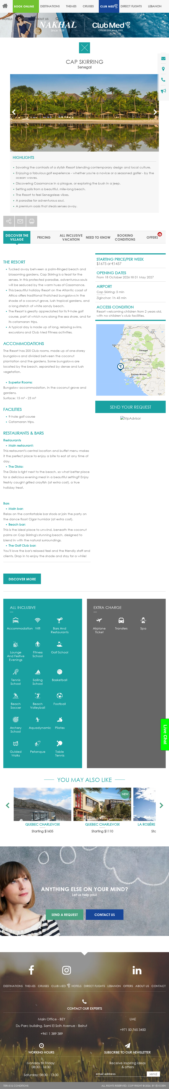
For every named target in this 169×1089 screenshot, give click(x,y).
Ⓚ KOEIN (160, 1085)
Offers (23, 19)
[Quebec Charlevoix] (42, 804)
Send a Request (64, 915)
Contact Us (104, 915)
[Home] (7, 6)
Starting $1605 (42, 831)
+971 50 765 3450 (133, 1029)
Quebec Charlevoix (42, 824)
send (153, 1074)
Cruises (88, 6)
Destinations (50, 6)
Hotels (76, 986)
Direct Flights (131, 6)
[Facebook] (31, 970)
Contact (158, 986)
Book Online (24, 6)
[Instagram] (66, 970)
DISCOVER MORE (22, 579)
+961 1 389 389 (51, 1033)
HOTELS (7, 19)
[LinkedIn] (136, 970)
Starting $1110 (102, 831)
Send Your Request (130, 406)
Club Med (107, 6)
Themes (71, 6)
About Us (41, 19)
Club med (58, 986)
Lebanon (155, 6)
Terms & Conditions (15, 1085)
